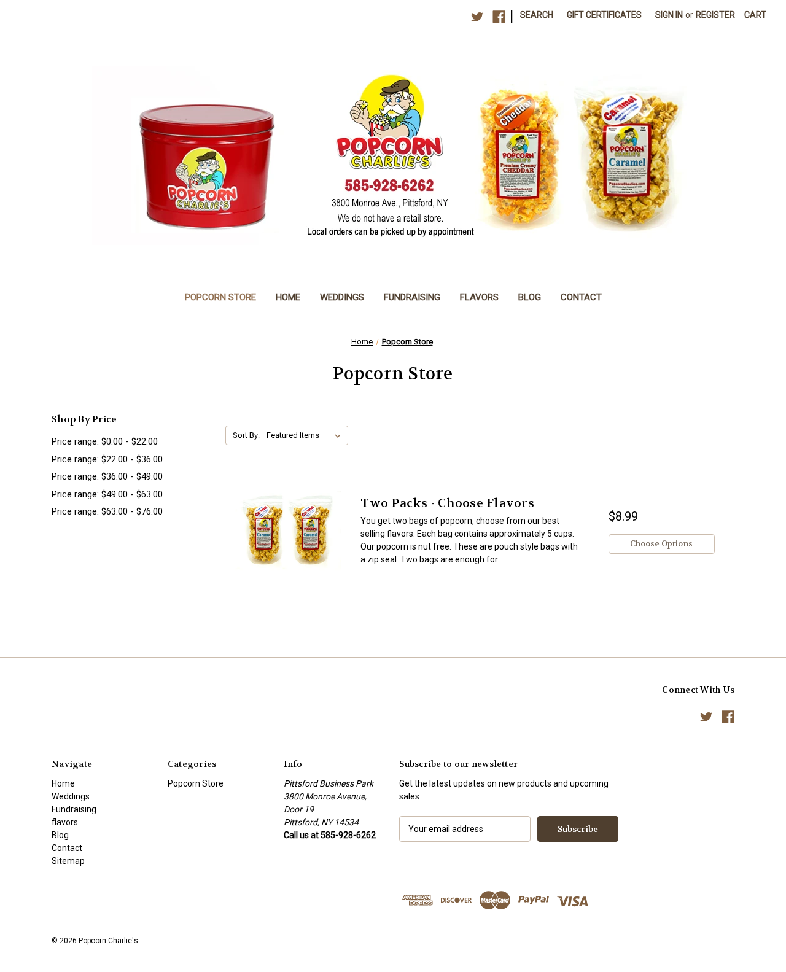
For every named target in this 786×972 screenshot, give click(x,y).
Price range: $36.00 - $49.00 (107, 476)
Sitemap (68, 861)
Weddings (342, 297)
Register (715, 15)
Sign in (669, 15)
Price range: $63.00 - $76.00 (107, 511)
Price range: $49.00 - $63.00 (107, 494)
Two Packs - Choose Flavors (447, 503)
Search (536, 15)
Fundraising (412, 297)
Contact (581, 297)
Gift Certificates (604, 15)
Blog (529, 297)
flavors (479, 297)
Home (288, 297)
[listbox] (306, 435)
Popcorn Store (220, 297)
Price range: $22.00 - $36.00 (107, 459)
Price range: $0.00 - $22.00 (105, 441)
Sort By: (246, 435)
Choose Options (661, 543)
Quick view (287, 530)
